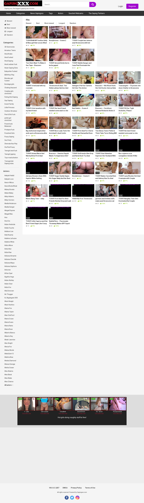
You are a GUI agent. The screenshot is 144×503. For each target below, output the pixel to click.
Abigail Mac (8, 214)
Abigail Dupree (9, 210)
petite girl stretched (7, 119)
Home (8, 13)
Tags (51, 13)
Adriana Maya (9, 263)
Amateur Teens (10, 50)
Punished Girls (9, 133)
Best (8, 24)
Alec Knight (8, 343)
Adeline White (9, 242)
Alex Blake (8, 378)
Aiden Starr (8, 284)
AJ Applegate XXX (11, 298)
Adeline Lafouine (10, 238)
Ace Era (7, 221)
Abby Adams (9, 196)
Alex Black (8, 374)
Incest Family (9, 104)
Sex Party (7, 140)
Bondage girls (9, 84)
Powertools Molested (8, 125)
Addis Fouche (9, 228)
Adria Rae (7, 252)
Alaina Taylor (9, 312)
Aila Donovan (9, 291)
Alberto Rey (8, 336)
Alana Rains (8, 326)
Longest (9, 31)
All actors (8, 385)
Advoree (7, 270)
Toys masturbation (11, 158)
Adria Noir (7, 249)
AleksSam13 (9, 354)
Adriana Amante (10, 256)
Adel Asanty (8, 235)
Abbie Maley (8, 193)
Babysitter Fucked (10, 71)
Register (132, 6)
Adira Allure (8, 245)
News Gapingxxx (36, 13)
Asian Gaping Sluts (11, 68)
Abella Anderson (10, 203)
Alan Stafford (9, 315)
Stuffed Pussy (9, 147)
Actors (60, 13)
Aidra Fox (7, 287)
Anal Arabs (8, 54)
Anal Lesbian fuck (10, 64)
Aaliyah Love (9, 179)
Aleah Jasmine (9, 340)
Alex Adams (8, 371)
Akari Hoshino (9, 305)
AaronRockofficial (10, 186)
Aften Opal (8, 273)
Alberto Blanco (9, 333)
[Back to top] (136, 496)
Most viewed (11, 28)
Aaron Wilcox (9, 182)
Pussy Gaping (9, 137)
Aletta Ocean (9, 367)
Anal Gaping (8, 61)
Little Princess (9, 107)
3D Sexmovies (9, 47)
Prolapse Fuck (9, 130)
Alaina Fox (8, 308)
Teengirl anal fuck (10, 151)
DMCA (65, 488)
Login (120, 6)
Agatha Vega (9, 277)
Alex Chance (8, 381)
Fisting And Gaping (11, 97)
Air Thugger (8, 294)
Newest (9, 21)
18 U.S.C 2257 (54, 488)
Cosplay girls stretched (8, 92)
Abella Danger (9, 207)
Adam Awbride (9, 224)
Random (9, 35)
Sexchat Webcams (76, 13)
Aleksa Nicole (9, 350)
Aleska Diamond (10, 361)
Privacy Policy (76, 488)
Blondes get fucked (8, 79)
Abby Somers (9, 200)
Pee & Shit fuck (9, 114)
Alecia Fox (8, 347)
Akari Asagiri (9, 301)
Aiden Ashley (9, 280)
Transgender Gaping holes (9, 162)
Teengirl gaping (9, 154)
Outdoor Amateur (10, 111)
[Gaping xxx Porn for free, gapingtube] (23, 3)
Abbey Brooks (9, 189)
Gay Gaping (8, 100)
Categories (20, 13)
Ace (5, 217)
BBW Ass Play (9, 75)
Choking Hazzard (10, 88)
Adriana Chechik (10, 259)
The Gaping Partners (97, 13)
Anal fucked (8, 57)
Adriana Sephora (10, 266)
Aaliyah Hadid (9, 175)
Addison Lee (8, 231)
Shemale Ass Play (10, 144)
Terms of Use (90, 488)
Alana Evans (8, 322)
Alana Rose (8, 329)
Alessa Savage (9, 364)
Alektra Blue (8, 357)
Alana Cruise (9, 319)
